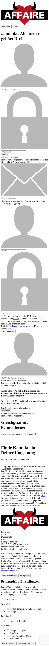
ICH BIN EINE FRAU (37, 201)
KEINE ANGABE (12, 204)
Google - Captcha (17, 611)
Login (15, 27)
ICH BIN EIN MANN (14, 201)
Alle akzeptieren (8, 643)
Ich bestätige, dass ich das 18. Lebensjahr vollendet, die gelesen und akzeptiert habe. (22, 317)
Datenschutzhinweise (21, 326)
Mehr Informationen (9, 576)
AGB (15, 318)
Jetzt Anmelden (8, 331)
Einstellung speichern (26, 643)
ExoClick (14, 633)
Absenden (6, 411)
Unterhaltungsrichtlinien (37, 321)
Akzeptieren (25, 576)
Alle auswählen (11, 599)
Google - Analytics (18, 630)
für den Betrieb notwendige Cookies (25, 609)
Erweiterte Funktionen (19, 621)
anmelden (6, 27)
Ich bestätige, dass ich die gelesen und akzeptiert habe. (24, 322)
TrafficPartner (16, 638)
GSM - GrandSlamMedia (21, 636)
